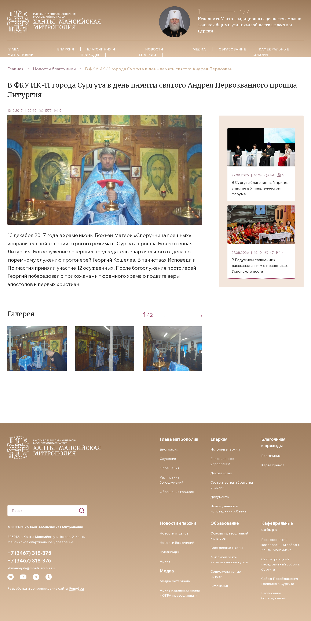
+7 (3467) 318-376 (29, 560)
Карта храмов (272, 465)
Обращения (169, 468)
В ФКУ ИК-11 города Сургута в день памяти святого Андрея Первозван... (160, 68)
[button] (220, 12)
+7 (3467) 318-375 (29, 553)
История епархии (225, 449)
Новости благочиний (54, 68)
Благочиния (271, 456)
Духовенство (221, 473)
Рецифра (76, 588)
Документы (220, 497)
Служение (168, 458)
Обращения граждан (177, 492)
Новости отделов (174, 533)
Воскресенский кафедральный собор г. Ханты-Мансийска (280, 544)
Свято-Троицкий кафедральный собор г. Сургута (280, 564)
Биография (169, 449)
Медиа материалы (175, 581)
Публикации (170, 552)
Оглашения (219, 586)
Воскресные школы (227, 548)
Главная (15, 68)
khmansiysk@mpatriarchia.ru (31, 568)
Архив (165, 561)
